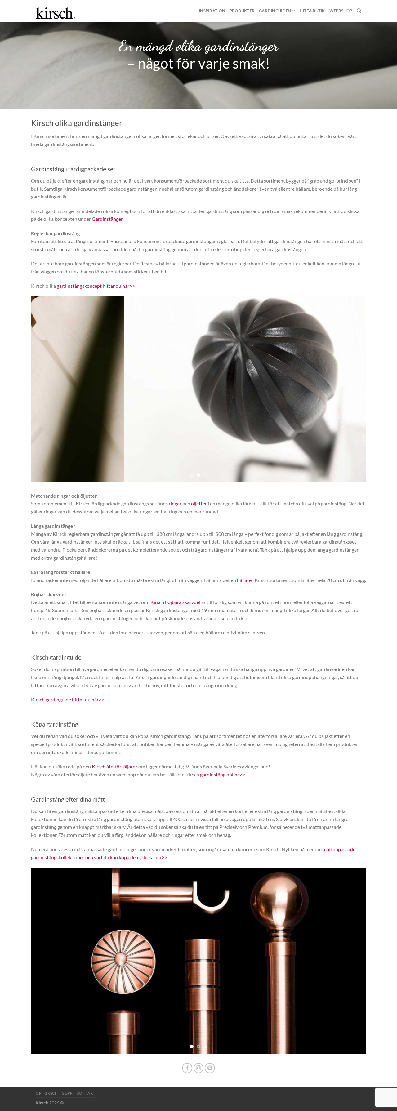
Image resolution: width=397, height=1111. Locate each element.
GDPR (67, 1093)
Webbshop (340, 10)
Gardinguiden (275, 10)
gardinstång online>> (222, 774)
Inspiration (212, 10)
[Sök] (359, 11)
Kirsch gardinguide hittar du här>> (67, 699)
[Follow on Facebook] (187, 1068)
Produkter (242, 10)
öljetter (199, 503)
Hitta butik (312, 10)
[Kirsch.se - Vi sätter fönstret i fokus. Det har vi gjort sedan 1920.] (60, 11)
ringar (175, 503)
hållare (244, 580)
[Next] (351, 389)
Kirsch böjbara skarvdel (175, 602)
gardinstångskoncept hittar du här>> (96, 286)
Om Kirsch (47, 1093)
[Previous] (45, 389)
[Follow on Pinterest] (210, 1068)
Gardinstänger (107, 219)
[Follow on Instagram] (199, 1068)
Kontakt (86, 1093)
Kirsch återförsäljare (113, 766)
